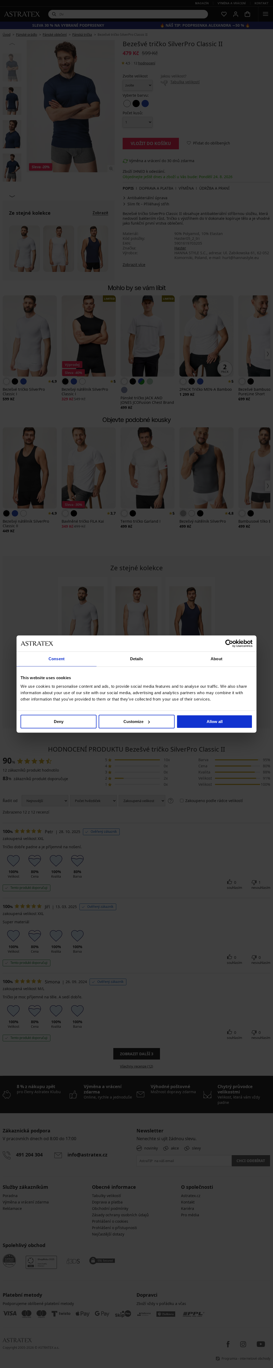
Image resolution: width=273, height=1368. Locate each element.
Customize (133, 721)
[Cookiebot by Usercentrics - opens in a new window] (229, 643)
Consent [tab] (57, 658)
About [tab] (216, 658)
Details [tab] (136, 658)
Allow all (215, 721)
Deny (58, 721)
